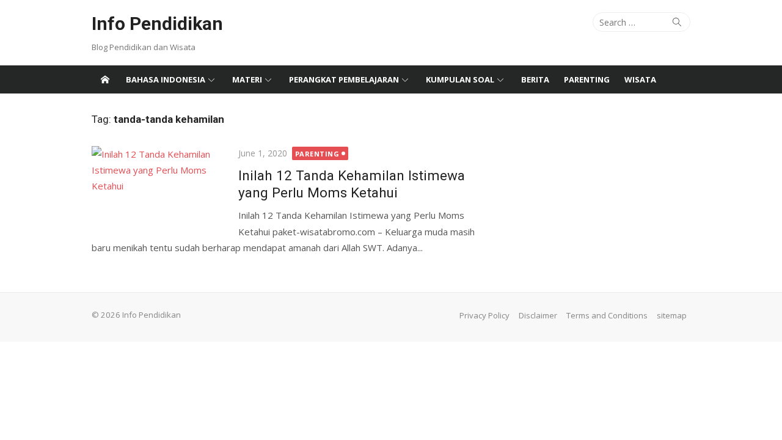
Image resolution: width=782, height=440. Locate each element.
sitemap (672, 315)
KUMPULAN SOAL (460, 79)
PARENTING (587, 79)
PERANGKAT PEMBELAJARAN (344, 79)
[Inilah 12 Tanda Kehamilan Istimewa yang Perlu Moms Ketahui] (159, 189)
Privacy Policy (484, 315)
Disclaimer (538, 315)
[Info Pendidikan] (105, 79)
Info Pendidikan (157, 23)
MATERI (247, 79)
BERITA (535, 79)
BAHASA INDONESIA (165, 79)
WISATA (640, 79)
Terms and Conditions (607, 315)
